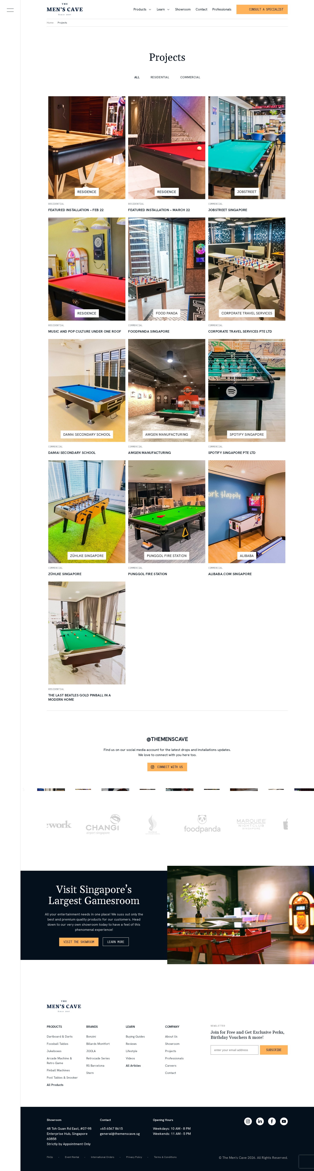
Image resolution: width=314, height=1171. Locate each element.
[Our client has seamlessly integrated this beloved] (276, 790)
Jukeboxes (54, 1051)
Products (140, 9)
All (136, 77)
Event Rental (72, 1157)
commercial (190, 77)
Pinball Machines (58, 1070)
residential (160, 77)
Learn (161, 9)
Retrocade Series (98, 1058)
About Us (171, 1036)
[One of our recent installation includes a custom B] (147, 790)
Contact (201, 9)
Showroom (183, 9)
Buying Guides (135, 1036)
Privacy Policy (134, 1157)
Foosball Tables (57, 1044)
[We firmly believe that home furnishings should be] (83, 790)
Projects (62, 22)
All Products (55, 1085)
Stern (90, 1073)
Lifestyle (131, 1051)
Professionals (221, 9)
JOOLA (91, 1051)
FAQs (50, 1157)
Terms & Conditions (165, 1157)
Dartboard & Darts (60, 1036)
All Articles (133, 1065)
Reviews (131, 1044)
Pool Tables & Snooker (62, 1077)
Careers (170, 1065)
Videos (130, 1058)
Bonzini (91, 1036)
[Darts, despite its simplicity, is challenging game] (212, 790)
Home (50, 22)
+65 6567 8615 (111, 1128)
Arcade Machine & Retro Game (59, 1060)
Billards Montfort (98, 1044)
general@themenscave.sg (120, 1133)
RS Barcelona (95, 1065)
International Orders (102, 1157)
